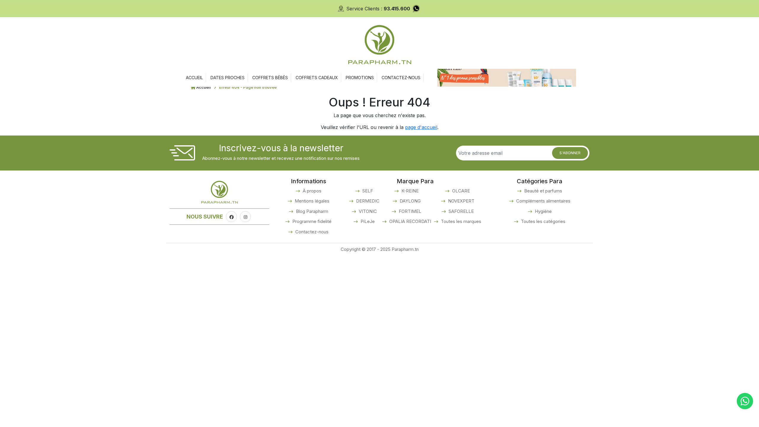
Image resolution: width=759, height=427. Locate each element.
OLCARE (460, 191)
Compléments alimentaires (542, 201)
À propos (311, 191)
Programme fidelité (311, 221)
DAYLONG (409, 201)
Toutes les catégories (542, 221)
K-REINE (409, 191)
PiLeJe (367, 221)
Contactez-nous (311, 232)
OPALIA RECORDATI (409, 221)
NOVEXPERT (460, 201)
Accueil (203, 87)
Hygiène (543, 211)
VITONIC (367, 211)
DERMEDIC (367, 201)
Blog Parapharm (311, 211)
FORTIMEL (409, 211)
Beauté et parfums (542, 191)
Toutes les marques (460, 221)
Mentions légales (311, 201)
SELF (367, 191)
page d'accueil (421, 127)
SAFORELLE (460, 211)
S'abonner (570, 152)
